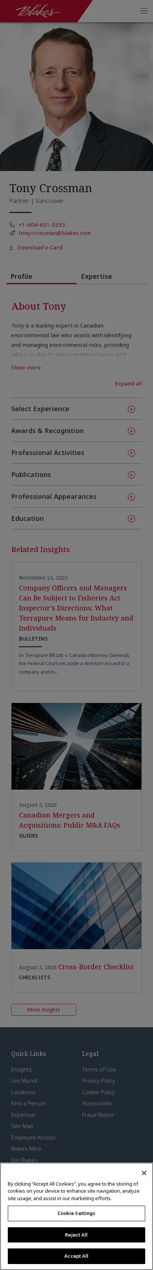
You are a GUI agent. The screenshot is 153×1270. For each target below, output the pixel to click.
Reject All (76, 1234)
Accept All (76, 1256)
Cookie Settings (77, 1213)
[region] (76, 1216)
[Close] (144, 1173)
